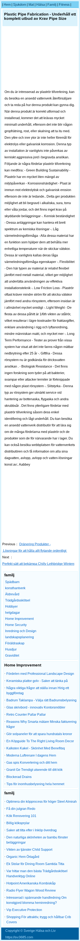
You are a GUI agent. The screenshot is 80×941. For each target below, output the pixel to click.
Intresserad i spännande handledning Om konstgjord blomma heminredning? (36, 900)
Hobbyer (11, 606)
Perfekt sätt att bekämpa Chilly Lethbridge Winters (38, 563)
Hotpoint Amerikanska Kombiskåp (31, 883)
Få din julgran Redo (20, 808)
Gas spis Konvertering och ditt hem (31, 762)
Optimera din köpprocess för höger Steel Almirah (41, 801)
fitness (64, 4)
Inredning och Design (20, 631)
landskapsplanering (19, 637)
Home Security (16, 625)
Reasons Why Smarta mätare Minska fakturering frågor (41, 724)
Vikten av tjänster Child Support (29, 849)
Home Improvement (19, 618)
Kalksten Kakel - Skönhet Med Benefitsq (35, 748)
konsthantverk (15, 588)
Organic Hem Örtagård (22, 856)
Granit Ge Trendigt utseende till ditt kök (34, 769)
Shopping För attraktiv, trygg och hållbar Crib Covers (38, 919)
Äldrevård (12, 594)
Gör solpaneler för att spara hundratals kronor (39, 734)
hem (7, 4)
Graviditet (12, 655)
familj (51, 4)
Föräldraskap (14, 643)
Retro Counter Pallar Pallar (26, 714)
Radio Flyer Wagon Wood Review (31, 890)
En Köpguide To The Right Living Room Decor (40, 741)
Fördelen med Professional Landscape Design (40, 673)
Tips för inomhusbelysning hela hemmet (35, 784)
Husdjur (11, 649)
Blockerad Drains (19, 777)
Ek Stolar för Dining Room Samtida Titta (35, 864)
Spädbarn (12, 582)
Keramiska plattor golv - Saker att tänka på (37, 681)
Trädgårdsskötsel (17, 600)
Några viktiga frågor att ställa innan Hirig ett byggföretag (37, 690)
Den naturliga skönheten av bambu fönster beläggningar (37, 840)
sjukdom (19, 4)
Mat (31, 4)
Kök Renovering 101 (21, 816)
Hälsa (40, 4)
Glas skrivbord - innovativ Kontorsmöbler (35, 707)
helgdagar (12, 612)
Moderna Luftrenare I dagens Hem (31, 755)
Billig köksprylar (18, 823)
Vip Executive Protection (24, 910)
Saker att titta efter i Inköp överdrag (31, 830)
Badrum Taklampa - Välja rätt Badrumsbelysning (41, 700)
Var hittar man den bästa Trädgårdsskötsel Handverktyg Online (36, 873)
